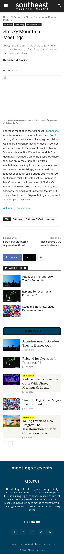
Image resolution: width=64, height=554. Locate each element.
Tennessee (52, 130)
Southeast (8, 24)
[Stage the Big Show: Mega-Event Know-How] (12, 311)
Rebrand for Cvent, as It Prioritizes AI (39, 361)
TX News (7, 300)
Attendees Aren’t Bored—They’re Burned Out (40, 343)
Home (6, 17)
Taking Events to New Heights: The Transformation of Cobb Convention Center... (39, 427)
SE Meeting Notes (32, 17)
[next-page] (11, 443)
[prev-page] (5, 443)
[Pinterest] (41, 532)
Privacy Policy (16, 544)
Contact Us (49, 544)
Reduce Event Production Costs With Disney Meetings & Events (40, 383)
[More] (40, 257)
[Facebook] (14, 532)
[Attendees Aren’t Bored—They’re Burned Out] (12, 281)
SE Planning (16, 17)
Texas (6, 285)
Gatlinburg (17, 219)
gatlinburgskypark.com (16, 208)
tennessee (51, 219)
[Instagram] (23, 532)
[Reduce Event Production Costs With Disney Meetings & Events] (11, 379)
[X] (49, 532)
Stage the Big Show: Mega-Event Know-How (41, 402)
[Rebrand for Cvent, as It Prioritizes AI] (12, 296)
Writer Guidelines (33, 544)
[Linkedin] (32, 532)
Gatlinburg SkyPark (34, 219)
